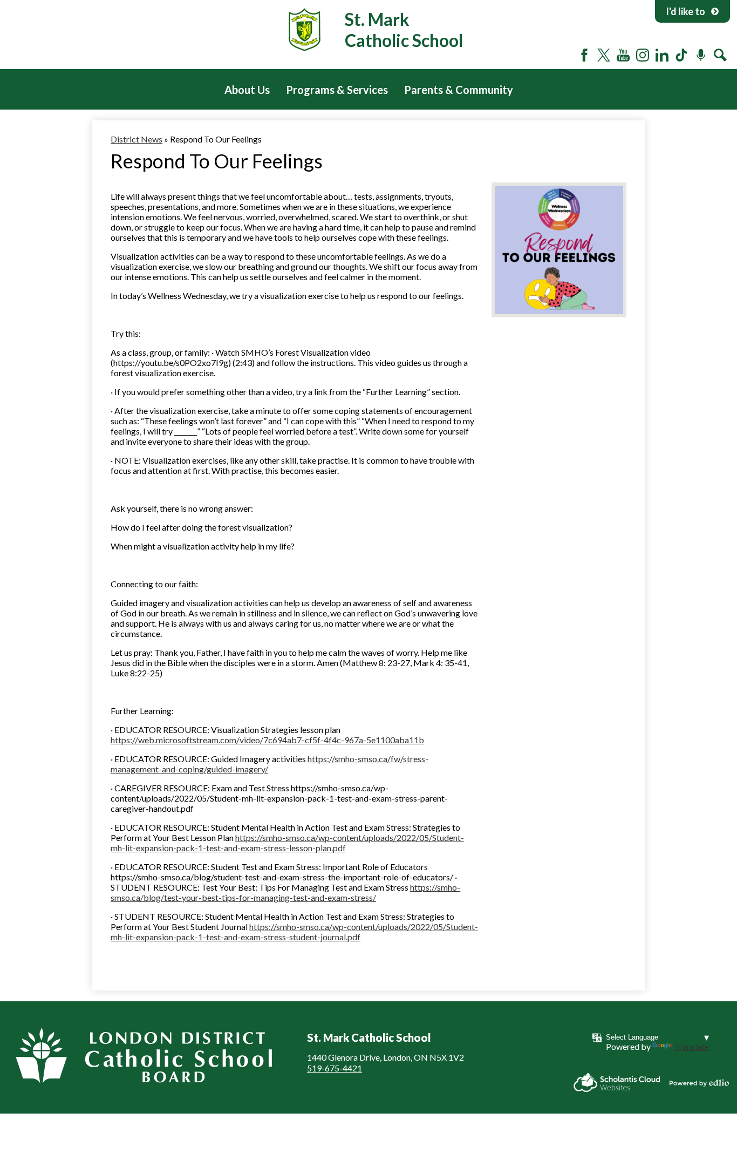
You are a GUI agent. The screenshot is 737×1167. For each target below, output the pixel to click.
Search (720, 55)
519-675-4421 (334, 1068)
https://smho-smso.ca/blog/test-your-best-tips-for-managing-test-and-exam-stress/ (285, 892)
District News (136, 139)
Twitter (603, 55)
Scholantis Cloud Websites (617, 1082)
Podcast (700, 55)
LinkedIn (662, 55)
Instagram (642, 55)
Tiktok (681, 55)
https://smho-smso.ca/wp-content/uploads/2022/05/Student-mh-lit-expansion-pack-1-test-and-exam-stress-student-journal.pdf (294, 931)
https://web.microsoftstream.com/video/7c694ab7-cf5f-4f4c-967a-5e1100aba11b (267, 740)
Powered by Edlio (699, 1082)
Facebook (584, 55)
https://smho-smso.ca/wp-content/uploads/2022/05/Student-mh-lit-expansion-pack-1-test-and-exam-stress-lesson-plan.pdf (287, 842)
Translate (691, 1046)
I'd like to (685, 11)
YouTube (623, 55)
